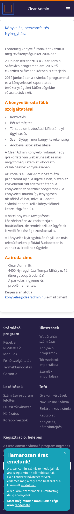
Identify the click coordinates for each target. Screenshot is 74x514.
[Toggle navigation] (68, 9)
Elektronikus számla (55, 408)
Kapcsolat (47, 415)
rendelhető (22, 505)
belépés (35, 437)
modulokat (28, 485)
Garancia (10, 374)
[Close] (65, 453)
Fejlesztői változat (17, 407)
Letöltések (13, 386)
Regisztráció (14, 437)
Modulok (10, 354)
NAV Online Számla (54, 402)
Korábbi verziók (15, 420)
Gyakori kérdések (53, 395)
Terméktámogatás (17, 367)
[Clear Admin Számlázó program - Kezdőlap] (8, 8)
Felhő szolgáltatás (17, 360)
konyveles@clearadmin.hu (25, 297)
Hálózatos (11, 413)
